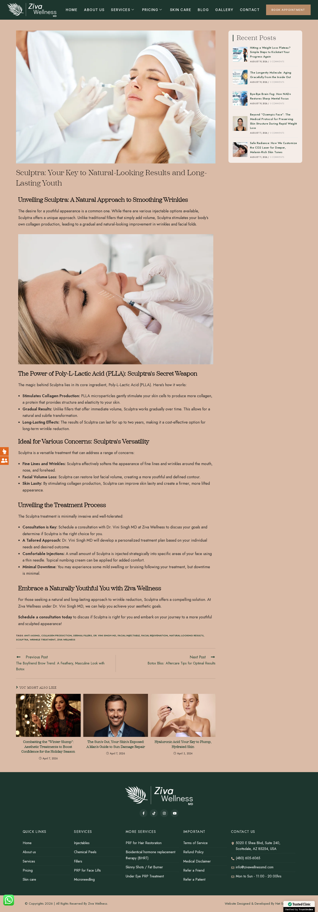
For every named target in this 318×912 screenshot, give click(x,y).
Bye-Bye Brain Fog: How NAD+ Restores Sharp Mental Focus (270, 96)
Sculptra (22, 639)
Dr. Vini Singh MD (104, 635)
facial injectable (129, 635)
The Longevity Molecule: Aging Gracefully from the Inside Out (270, 74)
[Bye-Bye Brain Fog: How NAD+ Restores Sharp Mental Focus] (240, 98)
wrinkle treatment (43, 639)
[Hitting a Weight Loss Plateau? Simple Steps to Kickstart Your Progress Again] (240, 54)
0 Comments (277, 61)
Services (120, 10)
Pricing (150, 10)
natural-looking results (186, 635)
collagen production (56, 635)
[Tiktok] (154, 813)
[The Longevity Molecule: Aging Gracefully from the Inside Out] (240, 77)
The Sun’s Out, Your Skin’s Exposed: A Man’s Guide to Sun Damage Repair (116, 744)
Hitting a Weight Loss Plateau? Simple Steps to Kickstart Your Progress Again (270, 52)
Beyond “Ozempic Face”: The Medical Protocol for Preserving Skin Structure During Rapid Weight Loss (273, 121)
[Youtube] (174, 813)
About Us (94, 10)
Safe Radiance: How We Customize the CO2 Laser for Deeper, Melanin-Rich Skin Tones (273, 147)
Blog (203, 10)
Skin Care (180, 10)
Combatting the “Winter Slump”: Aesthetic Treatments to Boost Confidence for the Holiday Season (48, 747)
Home (71, 10)
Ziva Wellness (66, 639)
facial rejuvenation (154, 635)
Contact (250, 10)
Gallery (224, 10)
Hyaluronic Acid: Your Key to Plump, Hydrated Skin (183, 744)
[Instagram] (164, 813)
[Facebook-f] (143, 813)
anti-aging (32, 635)
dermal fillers (82, 635)
